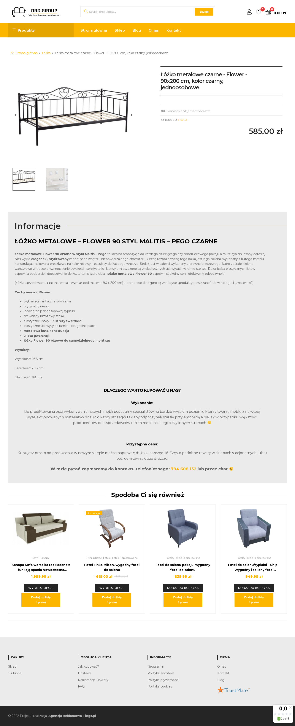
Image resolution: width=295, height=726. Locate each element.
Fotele (107, 557)
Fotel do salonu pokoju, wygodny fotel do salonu (182, 567)
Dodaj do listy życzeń (41, 599)
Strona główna (27, 53)
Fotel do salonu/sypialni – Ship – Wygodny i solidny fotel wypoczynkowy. (254, 567)
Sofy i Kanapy (40, 557)
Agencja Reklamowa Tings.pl (72, 716)
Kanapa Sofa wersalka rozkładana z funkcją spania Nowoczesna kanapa (41, 567)
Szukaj (204, 12)
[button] (15, 115)
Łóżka (46, 53)
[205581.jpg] (74, 115)
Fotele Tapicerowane (125, 557)
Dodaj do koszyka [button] (183, 587)
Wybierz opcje (40, 587)
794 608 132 (184, 468)
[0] (258, 12)
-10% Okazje (94, 557)
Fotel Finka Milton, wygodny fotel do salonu (112, 567)
